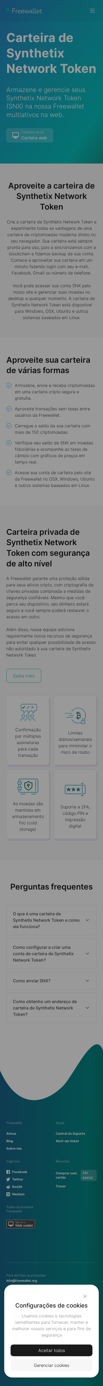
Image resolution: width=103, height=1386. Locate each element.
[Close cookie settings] (85, 1296)
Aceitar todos (51, 1350)
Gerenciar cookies (51, 1365)
